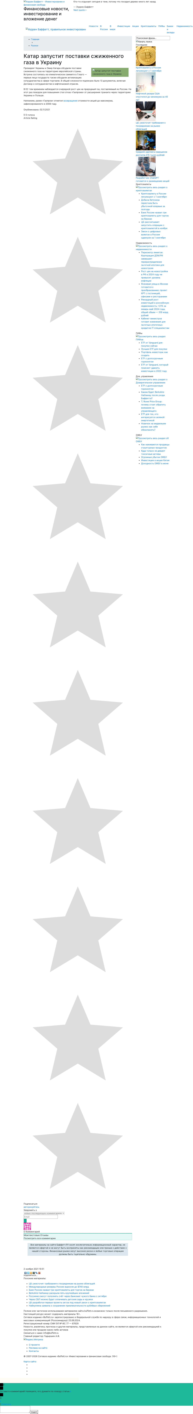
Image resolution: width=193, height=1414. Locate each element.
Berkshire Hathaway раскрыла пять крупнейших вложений (59, 1293)
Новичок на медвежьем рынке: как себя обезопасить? (153, 426)
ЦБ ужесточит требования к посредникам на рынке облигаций (62, 1283)
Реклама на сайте (38, 1348)
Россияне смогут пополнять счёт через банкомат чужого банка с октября (67, 1296)
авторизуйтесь (31, 1207)
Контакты (34, 1351)
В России (104, 28)
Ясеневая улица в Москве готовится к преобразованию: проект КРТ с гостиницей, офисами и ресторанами (154, 290)
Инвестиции (123, 26)
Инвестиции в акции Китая (155, 460)
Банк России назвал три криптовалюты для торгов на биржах (61, 1290)
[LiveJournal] (36, 1272)
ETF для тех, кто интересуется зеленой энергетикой (153, 417)
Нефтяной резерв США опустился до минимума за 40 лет (152, 96)
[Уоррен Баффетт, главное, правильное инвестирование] (47, 3)
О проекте (34, 1344)
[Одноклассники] (31, 1272)
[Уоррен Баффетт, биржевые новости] (56, 29)
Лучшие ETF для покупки (154, 349)
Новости (93, 26)
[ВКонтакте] (25, 1272)
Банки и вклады (170, 29)
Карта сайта (30, 1361)
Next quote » (80, 10)
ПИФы (161, 26)
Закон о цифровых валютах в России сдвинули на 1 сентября (153, 234)
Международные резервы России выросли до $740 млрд (59, 1286)
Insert (34, 1412)
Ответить (6, 1404)
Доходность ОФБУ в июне (154, 463)
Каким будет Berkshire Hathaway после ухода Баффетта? (153, 395)
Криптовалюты (148, 26)
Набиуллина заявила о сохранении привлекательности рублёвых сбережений (69, 1305)
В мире (112, 28)
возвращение (70, 100)
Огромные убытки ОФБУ (154, 457)
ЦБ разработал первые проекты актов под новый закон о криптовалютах (67, 1302)
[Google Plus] (39, 1272)
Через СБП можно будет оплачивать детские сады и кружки (61, 1299)
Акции (135, 26)
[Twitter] (28, 1272)
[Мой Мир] (33, 1272)
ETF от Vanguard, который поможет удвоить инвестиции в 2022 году (154, 367)
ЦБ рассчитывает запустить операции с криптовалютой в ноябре (154, 225)
